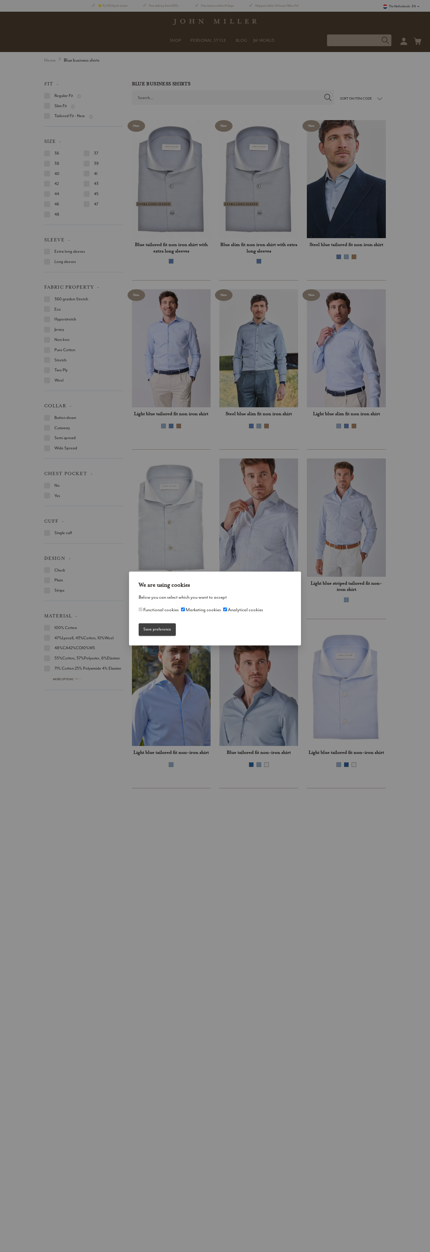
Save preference (157, 629)
